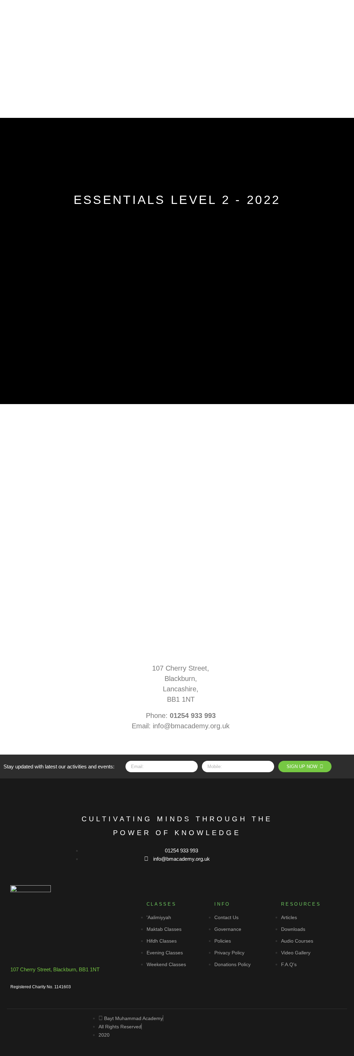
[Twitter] (164, 794)
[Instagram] (189, 794)
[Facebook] (138, 794)
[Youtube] (215, 794)
